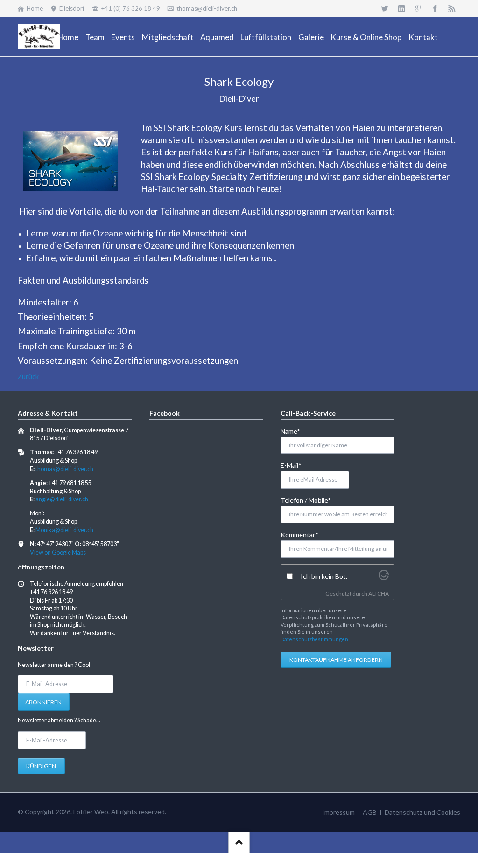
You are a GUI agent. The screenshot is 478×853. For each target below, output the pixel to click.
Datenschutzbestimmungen (314, 639)
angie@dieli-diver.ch (61, 499)
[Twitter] (384, 8)
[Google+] (418, 8)
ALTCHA (378, 593)
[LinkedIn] (401, 8)
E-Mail (296, 465)
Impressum (338, 812)
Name (296, 431)
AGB (370, 812)
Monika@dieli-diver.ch (64, 530)
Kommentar (299, 534)
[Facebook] (435, 8)
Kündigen (41, 766)
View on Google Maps (58, 552)
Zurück (28, 377)
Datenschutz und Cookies (422, 812)
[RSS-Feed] (451, 8)
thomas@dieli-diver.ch (64, 468)
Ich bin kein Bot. (324, 576)
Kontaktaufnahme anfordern (336, 659)
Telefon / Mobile (306, 500)
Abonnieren (43, 702)
